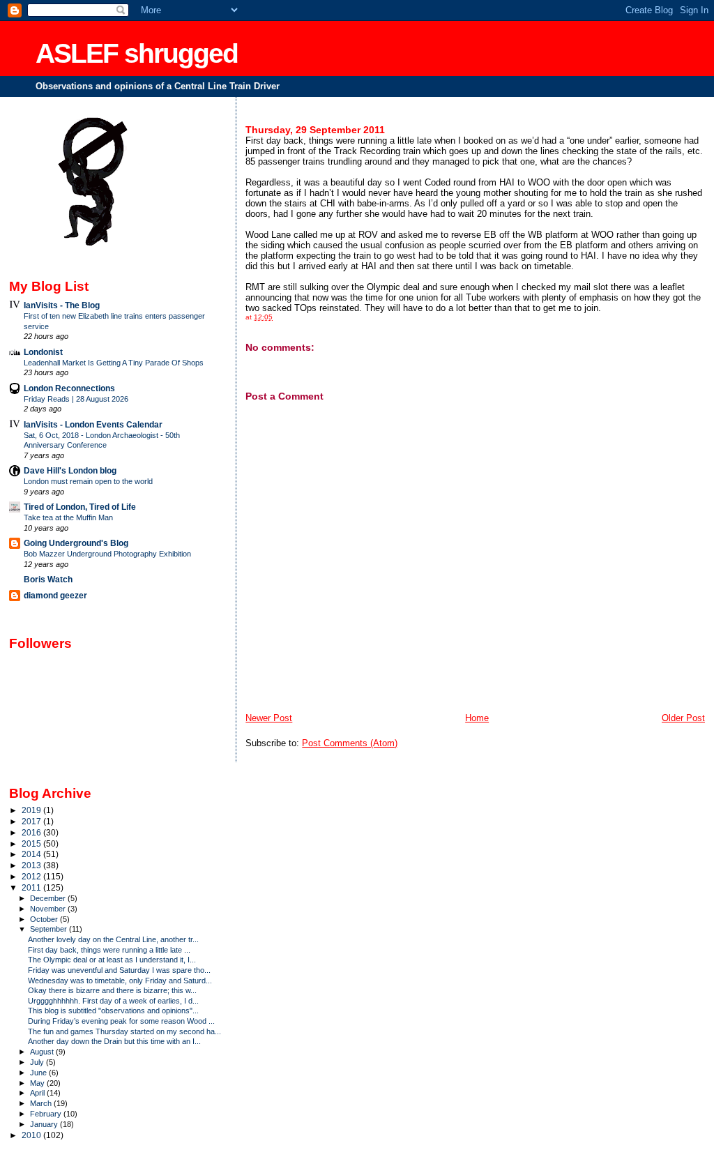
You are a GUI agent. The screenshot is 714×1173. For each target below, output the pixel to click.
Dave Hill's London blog (70, 470)
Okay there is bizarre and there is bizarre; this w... (112, 990)
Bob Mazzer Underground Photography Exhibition (107, 554)
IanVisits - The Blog (62, 305)
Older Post (683, 718)
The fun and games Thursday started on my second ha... (124, 1031)
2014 (32, 853)
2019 (32, 810)
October (45, 919)
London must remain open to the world (88, 481)
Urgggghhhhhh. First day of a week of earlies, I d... (113, 1001)
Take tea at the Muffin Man (68, 517)
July (38, 1062)
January (45, 1124)
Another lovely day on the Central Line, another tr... (113, 939)
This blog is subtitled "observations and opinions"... (113, 1010)
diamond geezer (55, 595)
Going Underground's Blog (76, 542)
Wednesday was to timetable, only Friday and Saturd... (120, 980)
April (38, 1093)
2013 (32, 865)
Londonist (43, 351)
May (38, 1083)
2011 (32, 887)
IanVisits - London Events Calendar (93, 424)
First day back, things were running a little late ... (109, 950)
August (43, 1051)
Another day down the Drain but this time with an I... (114, 1041)
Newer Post (268, 718)
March (42, 1103)
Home (477, 718)
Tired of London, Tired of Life (80, 506)
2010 (32, 1135)
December (49, 898)
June (39, 1072)
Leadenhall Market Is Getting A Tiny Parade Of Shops (114, 362)
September (49, 929)
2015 (32, 843)
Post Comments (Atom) (349, 743)
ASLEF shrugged (137, 53)
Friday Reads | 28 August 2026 (76, 399)
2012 (32, 876)
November (49, 909)
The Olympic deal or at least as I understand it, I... (112, 959)
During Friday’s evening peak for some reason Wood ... (121, 1021)
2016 (32, 832)
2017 (32, 821)
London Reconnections (69, 388)
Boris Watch (48, 579)
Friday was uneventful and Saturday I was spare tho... (119, 970)
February (46, 1114)
